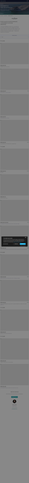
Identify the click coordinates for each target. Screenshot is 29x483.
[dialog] (14, 241)
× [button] (26, 237)
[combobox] (25, 237)
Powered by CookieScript (23, 245)
